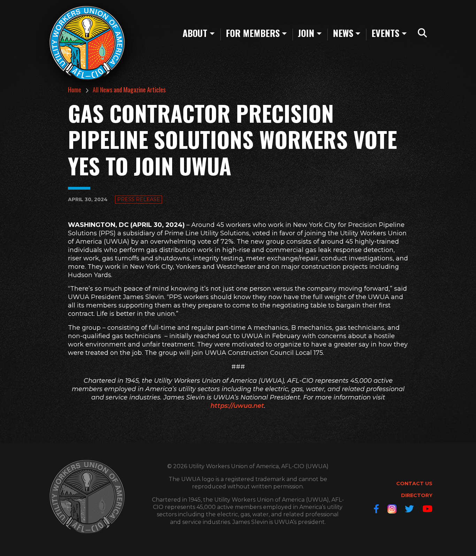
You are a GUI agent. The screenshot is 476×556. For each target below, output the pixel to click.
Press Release (138, 199)
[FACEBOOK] (376, 509)
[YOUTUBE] (427, 509)
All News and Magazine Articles (129, 89)
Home (74, 89)
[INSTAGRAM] (392, 509)
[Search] (422, 33)
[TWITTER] (409, 509)
